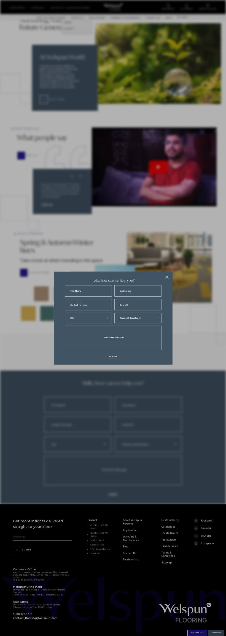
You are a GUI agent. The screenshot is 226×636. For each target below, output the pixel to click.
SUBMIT (113, 356)
